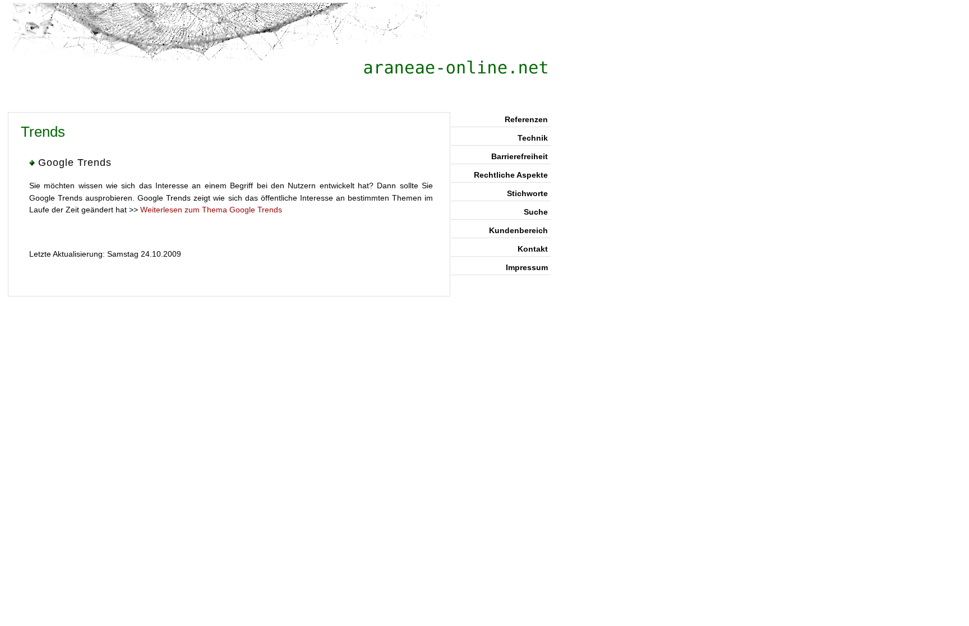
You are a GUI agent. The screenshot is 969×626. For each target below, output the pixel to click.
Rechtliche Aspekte (511, 174)
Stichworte (527, 193)
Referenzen (526, 119)
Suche (536, 211)
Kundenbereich (518, 230)
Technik (533, 137)
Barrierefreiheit (519, 156)
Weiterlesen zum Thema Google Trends (211, 209)
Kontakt (533, 248)
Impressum (527, 267)
